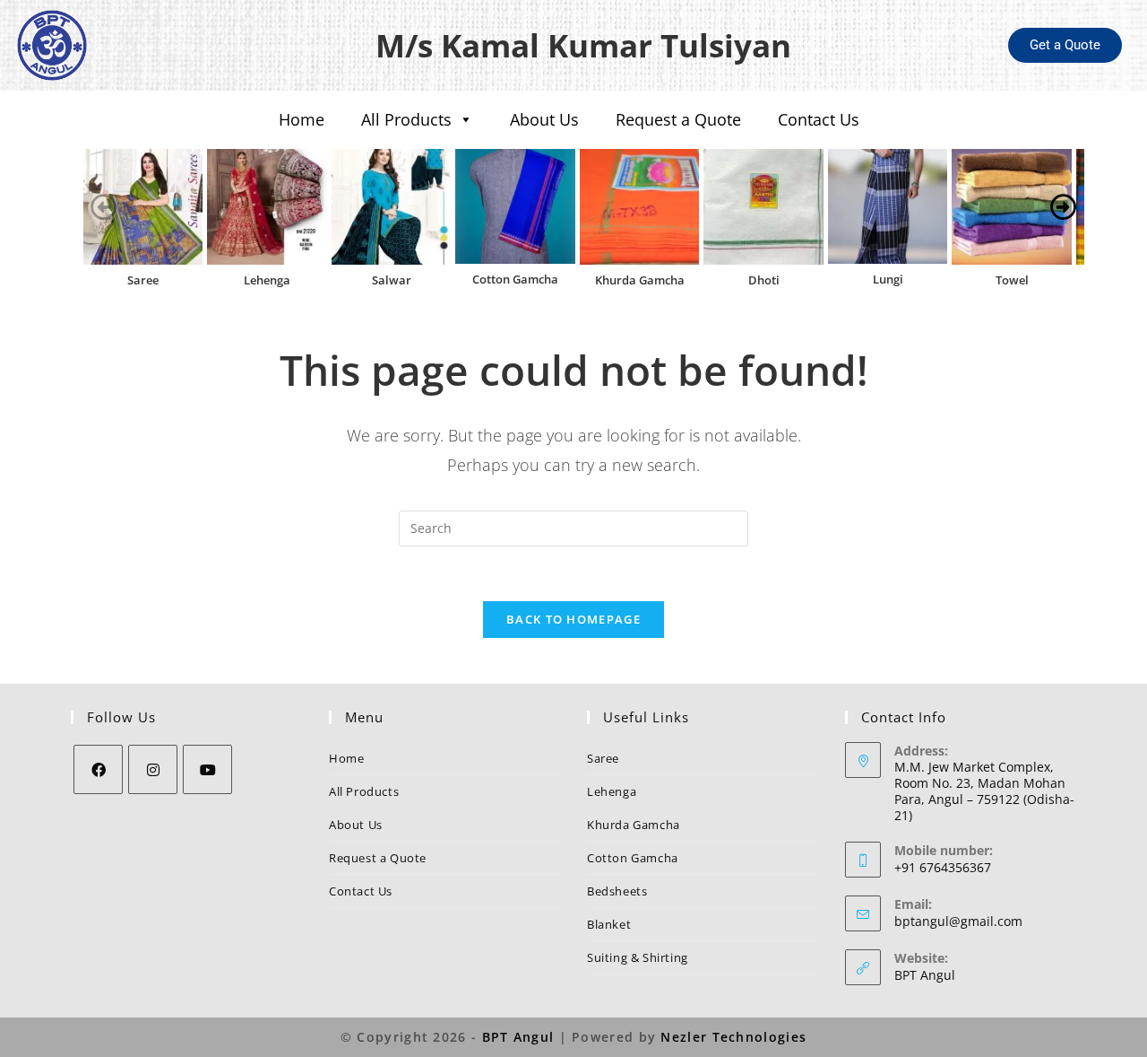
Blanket (609, 924)
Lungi (888, 279)
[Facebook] (98, 769)
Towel (1012, 280)
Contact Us (818, 119)
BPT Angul (924, 974)
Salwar (391, 280)
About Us (544, 119)
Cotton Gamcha (515, 279)
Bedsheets (617, 891)
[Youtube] (207, 769)
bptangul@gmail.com (958, 921)
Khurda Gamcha (640, 280)
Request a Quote (678, 119)
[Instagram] (152, 769)
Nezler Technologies (733, 1036)
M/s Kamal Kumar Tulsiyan (583, 45)
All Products (406, 119)
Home (301, 119)
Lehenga (267, 280)
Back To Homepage (573, 619)
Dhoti (764, 280)
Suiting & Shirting (637, 957)
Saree (143, 280)
